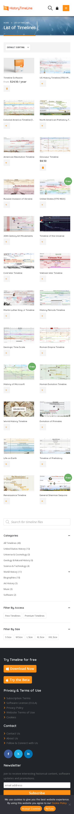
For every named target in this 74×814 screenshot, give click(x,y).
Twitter (18, 754)
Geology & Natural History (17, 560)
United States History (15, 548)
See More (7, 88)
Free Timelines (12, 615)
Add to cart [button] (43, 167)
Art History (9, 583)
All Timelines (10, 543)
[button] (50, 8)
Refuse (50, 808)
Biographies (10, 577)
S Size (8, 637)
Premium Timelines (35, 615)
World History (11, 571)
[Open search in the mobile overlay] (37, 522)
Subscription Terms (18, 698)
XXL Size (52, 637)
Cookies (11, 717)
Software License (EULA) (21, 703)
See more (43, 83)
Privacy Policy (14, 707)
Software (8, 594)
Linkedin (28, 754)
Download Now (22, 668)
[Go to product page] (19, 65)
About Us (12, 738)
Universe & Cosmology (15, 554)
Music (7, 589)
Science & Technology (15, 566)
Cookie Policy (59, 803)
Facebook (8, 754)
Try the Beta (20, 680)
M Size (19, 637)
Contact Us (13, 733)
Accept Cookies (31, 808)
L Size (30, 637)
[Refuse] (69, 804)
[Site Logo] (18, 8)
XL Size (40, 637)
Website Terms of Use (20, 712)
